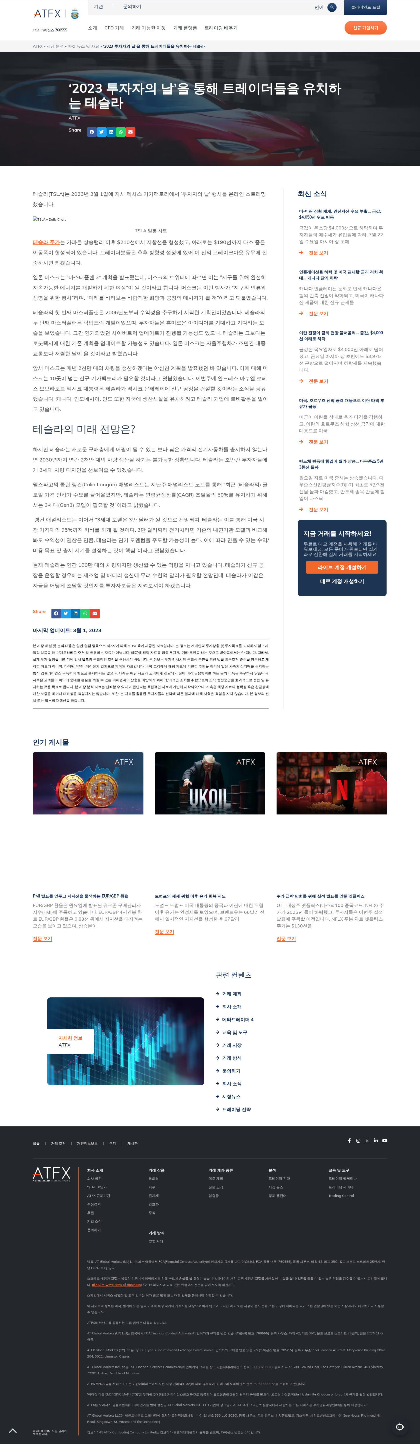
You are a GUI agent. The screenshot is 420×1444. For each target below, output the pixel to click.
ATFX (38, 46)
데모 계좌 (216, 1178)
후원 (90, 1213)
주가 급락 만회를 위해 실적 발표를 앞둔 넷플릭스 (321, 896)
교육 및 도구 (339, 1170)
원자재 (154, 1195)
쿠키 (112, 1143)
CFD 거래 (114, 28)
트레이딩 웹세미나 (343, 1178)
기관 (98, 6)
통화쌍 (154, 1178)
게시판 (132, 1143)
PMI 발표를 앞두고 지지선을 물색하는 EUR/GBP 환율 (80, 896)
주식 (152, 1213)
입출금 (214, 1195)
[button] (92, 132)
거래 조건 (58, 1143)
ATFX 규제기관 (98, 1195)
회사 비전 (94, 1178)
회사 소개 (95, 1170)
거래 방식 (157, 1233)
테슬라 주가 (46, 242)
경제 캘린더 (278, 1195)
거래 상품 (157, 1170)
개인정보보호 (87, 1143)
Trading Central (341, 1195)
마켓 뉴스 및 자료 (83, 46)
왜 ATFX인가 (97, 1187)
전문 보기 (318, 252)
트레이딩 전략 (279, 1178)
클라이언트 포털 (365, 7)
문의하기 (132, 6)
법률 (36, 1143)
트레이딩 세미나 (341, 1187)
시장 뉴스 (276, 1187)
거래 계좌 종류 (221, 1170)
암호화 (154, 1204)
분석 (272, 1170)
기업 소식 (94, 1221)
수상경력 (94, 1204)
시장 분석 (55, 46)
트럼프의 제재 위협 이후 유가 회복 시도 (190, 896)
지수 (152, 1187)
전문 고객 (216, 1187)
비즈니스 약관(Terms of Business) (117, 1285)
